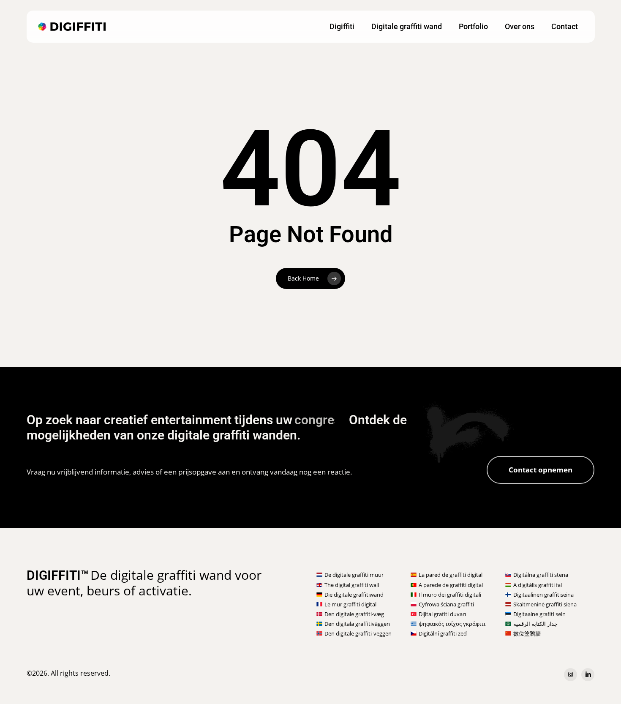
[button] (540, 470)
